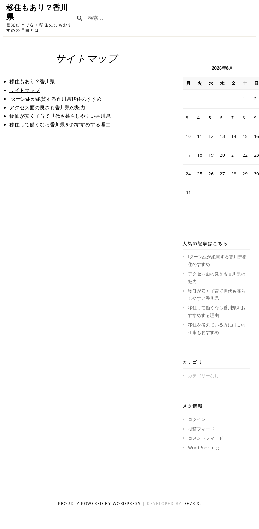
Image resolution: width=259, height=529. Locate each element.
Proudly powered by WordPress (100, 503)
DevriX (191, 503)
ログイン (197, 419)
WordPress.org (203, 447)
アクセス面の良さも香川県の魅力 (47, 107)
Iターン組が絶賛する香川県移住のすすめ (55, 98)
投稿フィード (201, 429)
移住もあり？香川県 (32, 81)
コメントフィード (205, 438)
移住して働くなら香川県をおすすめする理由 (60, 124)
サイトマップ (24, 90)
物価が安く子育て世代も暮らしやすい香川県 (60, 115)
